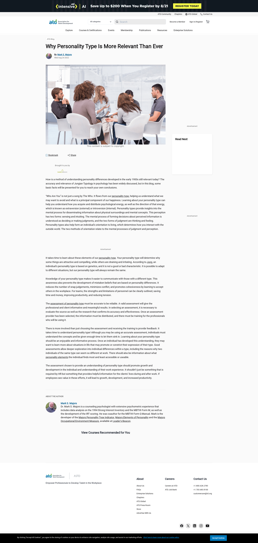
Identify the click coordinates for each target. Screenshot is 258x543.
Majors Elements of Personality (131, 417)
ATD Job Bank (171, 490)
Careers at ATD (171, 486)
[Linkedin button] (194, 525)
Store (139, 509)
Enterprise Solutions (145, 493)
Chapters (140, 497)
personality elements (57, 357)
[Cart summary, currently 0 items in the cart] (208, 21)
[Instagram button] (201, 525)
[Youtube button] (207, 525)
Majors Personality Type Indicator (96, 417)
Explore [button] (69, 30)
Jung (149, 262)
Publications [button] (145, 30)
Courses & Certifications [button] (90, 30)
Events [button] (111, 30)
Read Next (181, 139)
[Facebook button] (181, 525)
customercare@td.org (203, 493)
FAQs (139, 490)
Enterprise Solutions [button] (183, 30)
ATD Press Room (143, 505)
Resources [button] (162, 30)
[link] (164, 14)
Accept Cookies (218, 538)
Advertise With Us (144, 513)
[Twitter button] (188, 525)
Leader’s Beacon (121, 421)
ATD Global (141, 501)
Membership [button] (127, 30)
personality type (120, 196)
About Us (140, 486)
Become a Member (177, 22)
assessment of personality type (67, 303)
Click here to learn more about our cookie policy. (161, 537)
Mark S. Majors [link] (64, 54)
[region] (129, 538)
